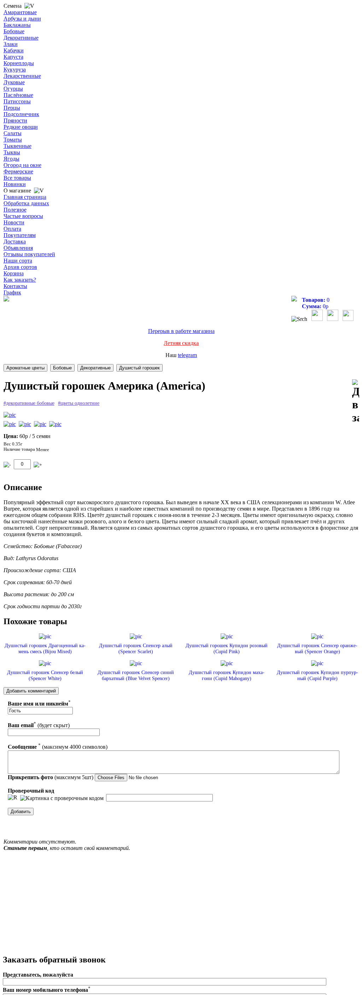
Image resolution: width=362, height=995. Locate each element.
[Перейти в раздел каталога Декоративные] (95, 368)
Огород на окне (22, 165)
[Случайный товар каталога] (348, 319)
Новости (14, 222)
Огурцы (13, 89)
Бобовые (14, 31)
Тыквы (12, 152)
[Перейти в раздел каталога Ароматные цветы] (25, 368)
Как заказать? (20, 280)
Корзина (14, 273)
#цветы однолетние (78, 403)
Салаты (13, 133)
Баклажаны (17, 25)
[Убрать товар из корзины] (7, 465)
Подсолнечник (21, 114)
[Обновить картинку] (12, 797)
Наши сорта (18, 261)
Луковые (14, 82)
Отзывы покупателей (29, 254)
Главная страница (25, 197)
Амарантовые (20, 12)
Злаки (11, 44)
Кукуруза (15, 70)
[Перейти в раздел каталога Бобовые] (62, 368)
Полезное (15, 210)
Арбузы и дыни (22, 19)
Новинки (15, 184)
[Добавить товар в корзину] (38, 465)
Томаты (13, 140)
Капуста (13, 57)
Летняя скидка (181, 343)
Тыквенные (17, 146)
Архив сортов (20, 267)
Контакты (15, 286)
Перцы (12, 108)
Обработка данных (26, 203)
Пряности (15, 120)
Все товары (17, 178)
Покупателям (20, 235)
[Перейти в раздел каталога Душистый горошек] (139, 368)
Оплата (12, 229)
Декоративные (21, 38)
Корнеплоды (19, 63)
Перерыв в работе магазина (181, 331)
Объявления (18, 248)
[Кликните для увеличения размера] (10, 415)
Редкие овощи (21, 127)
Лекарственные (22, 76)
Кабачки (14, 50)
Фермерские (18, 171)
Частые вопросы (23, 216)
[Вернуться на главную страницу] (6, 300)
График (12, 292)
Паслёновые (18, 95)
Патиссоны (17, 101)
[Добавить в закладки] (355, 401)
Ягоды (11, 159)
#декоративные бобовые (29, 403)
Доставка (15, 241)
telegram (187, 355)
